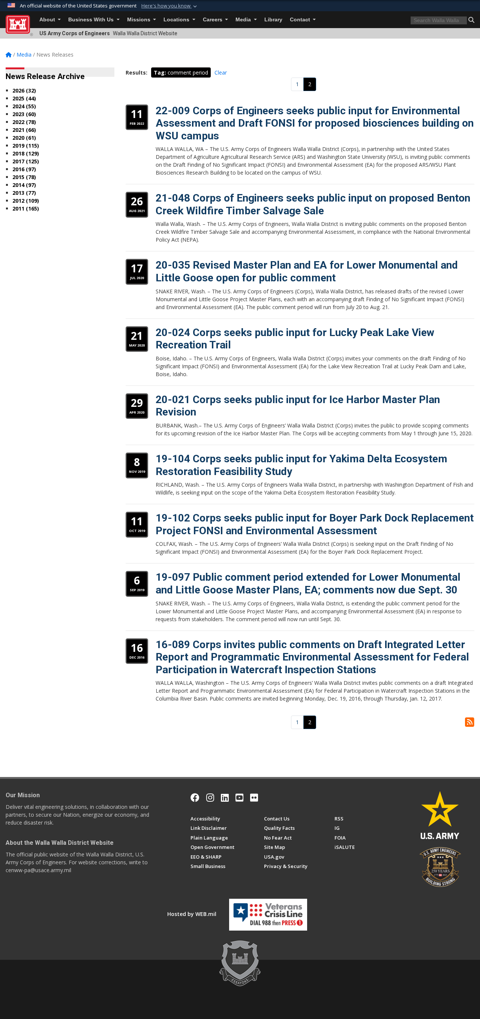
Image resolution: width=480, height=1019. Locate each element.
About (48, 19)
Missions (139, 19)
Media (244, 19)
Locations (177, 19)
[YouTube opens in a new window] (239, 797)
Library (273, 19)
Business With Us (91, 19)
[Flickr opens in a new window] (254, 797)
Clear (220, 72)
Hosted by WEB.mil (191, 913)
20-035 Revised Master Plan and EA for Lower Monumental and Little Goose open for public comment (307, 271)
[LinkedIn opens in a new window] (225, 797)
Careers (213, 19)
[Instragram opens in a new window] (210, 797)
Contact (301, 19)
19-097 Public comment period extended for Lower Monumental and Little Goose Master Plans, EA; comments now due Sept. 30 (308, 583)
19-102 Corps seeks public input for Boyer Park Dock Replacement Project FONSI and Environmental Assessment (315, 524)
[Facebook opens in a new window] (195, 797)
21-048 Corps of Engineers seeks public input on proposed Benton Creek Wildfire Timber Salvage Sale (313, 204)
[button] (169, 6)
